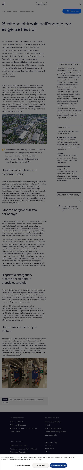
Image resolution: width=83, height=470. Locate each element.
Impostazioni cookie (23, 465)
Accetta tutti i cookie (58, 465)
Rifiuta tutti (41, 465)
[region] (41, 462)
